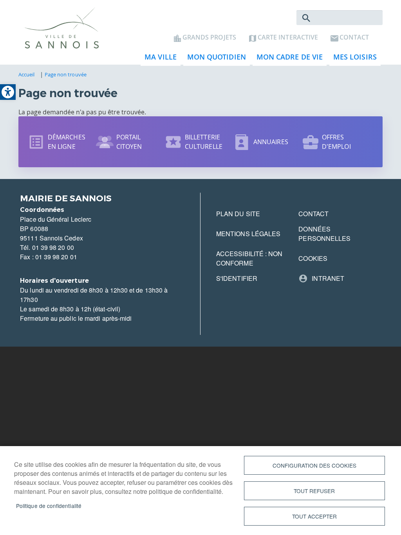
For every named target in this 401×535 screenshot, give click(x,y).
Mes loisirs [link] (353, 59)
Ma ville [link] (159, 59)
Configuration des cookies (314, 465)
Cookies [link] (312, 258)
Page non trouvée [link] (66, 74)
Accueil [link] (26, 74)
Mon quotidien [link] (214, 59)
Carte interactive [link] (288, 38)
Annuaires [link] (270, 141)
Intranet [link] (328, 278)
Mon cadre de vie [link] (288, 59)
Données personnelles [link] (324, 233)
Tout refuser (314, 491)
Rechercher (306, 18)
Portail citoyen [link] (129, 142)
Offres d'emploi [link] (336, 142)
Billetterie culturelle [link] (203, 142)
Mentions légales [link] (248, 233)
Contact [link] (354, 38)
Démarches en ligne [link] (66, 142)
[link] (8, 92)
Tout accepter (314, 516)
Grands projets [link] (209, 38)
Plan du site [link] (238, 213)
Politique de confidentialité (48, 506)
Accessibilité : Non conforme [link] (249, 258)
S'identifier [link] (236, 278)
